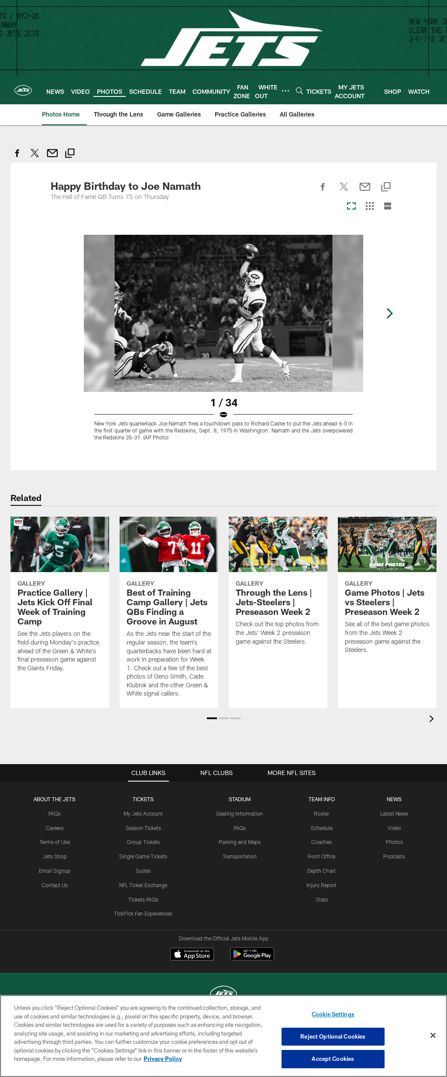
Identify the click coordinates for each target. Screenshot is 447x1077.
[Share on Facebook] (17, 157)
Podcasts (394, 856)
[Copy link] (70, 154)
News (394, 799)
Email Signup (54, 871)
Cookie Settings (333, 1014)
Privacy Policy (163, 1058)
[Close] (433, 1035)
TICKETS (143, 799)
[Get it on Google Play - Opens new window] (252, 958)
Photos (394, 842)
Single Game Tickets (143, 856)
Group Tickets (143, 842)
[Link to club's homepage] (23, 90)
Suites (143, 871)
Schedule (322, 828)
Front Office (321, 856)
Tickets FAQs (143, 899)
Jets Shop (55, 856)
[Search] (299, 90)
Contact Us (54, 885)
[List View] (387, 206)
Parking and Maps (240, 842)
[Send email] (52, 157)
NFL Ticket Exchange (143, 885)
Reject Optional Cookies (332, 1036)
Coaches (321, 842)
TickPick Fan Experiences (143, 913)
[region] (223, 1036)
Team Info (322, 799)
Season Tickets (143, 828)
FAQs (54, 813)
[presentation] (433, 719)
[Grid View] (369, 206)
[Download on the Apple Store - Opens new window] (192, 955)
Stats (322, 899)
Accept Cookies (333, 1058)
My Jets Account (143, 813)
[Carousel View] (351, 206)
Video (394, 828)
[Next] (389, 313)
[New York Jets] (223, 995)
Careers (55, 828)
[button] (212, 718)
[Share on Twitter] (35, 157)
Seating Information (239, 813)
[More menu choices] (285, 90)
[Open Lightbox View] (223, 343)
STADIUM (240, 799)
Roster (321, 813)
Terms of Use (54, 842)
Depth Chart (321, 871)
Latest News (394, 813)
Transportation (240, 856)
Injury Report (321, 885)
